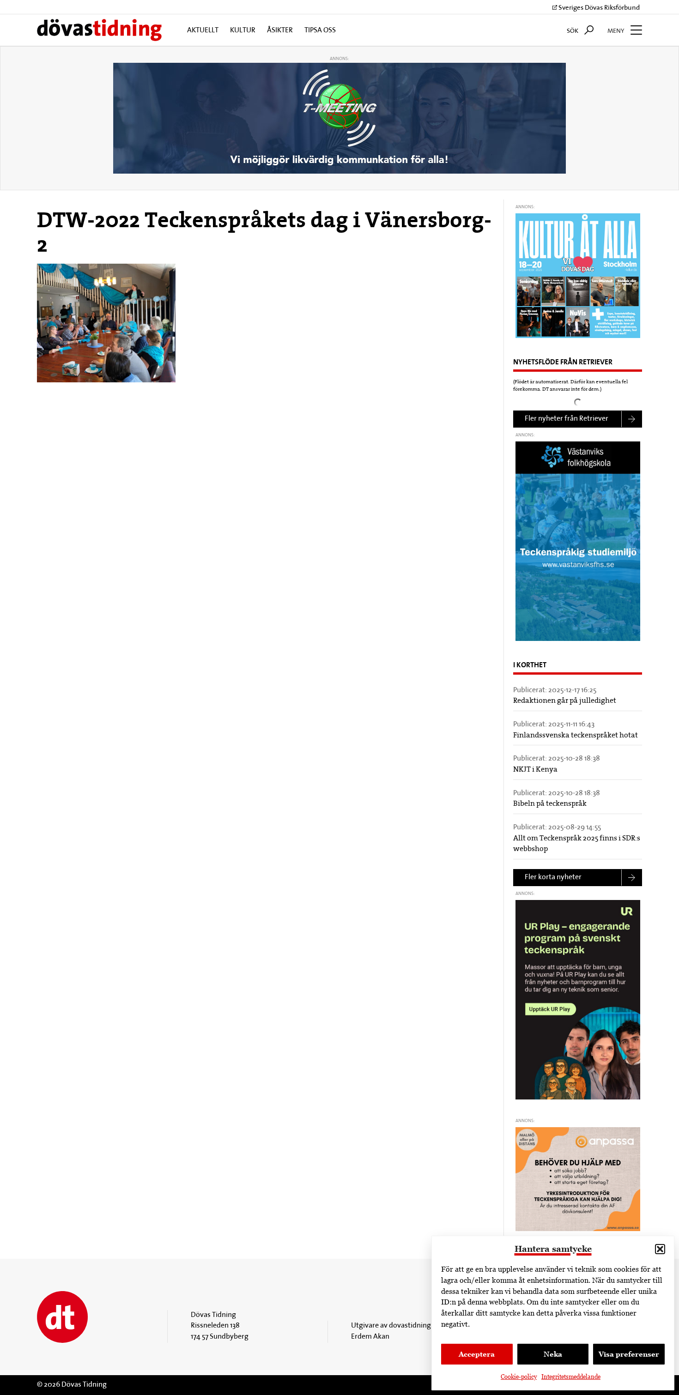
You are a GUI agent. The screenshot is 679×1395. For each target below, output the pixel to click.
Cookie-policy (519, 1376)
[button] (660, 1249)
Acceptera (477, 1354)
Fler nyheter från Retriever (566, 419)
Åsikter (280, 30)
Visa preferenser (629, 1354)
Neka (553, 1354)
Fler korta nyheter (553, 877)
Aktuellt (202, 30)
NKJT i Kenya (535, 769)
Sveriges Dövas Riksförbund (598, 8)
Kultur (242, 30)
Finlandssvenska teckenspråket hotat (575, 735)
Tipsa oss (320, 30)
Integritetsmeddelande (570, 1376)
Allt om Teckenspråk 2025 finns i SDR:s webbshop (576, 844)
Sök (573, 31)
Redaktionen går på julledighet (564, 701)
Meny (616, 31)
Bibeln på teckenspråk (550, 804)
